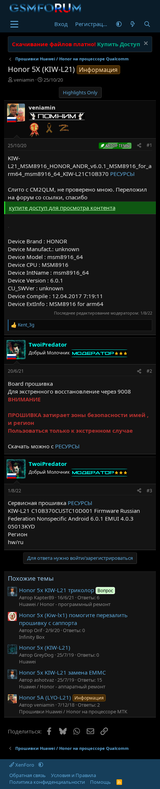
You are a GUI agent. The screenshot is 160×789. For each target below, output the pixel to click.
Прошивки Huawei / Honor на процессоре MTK (73, 711)
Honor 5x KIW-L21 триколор (66, 590)
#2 (149, 371)
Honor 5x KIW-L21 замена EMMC (62, 672)
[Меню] (14, 24)
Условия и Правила (73, 775)
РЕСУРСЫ (122, 173)
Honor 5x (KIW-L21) (44, 647)
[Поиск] (147, 24)
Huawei (27, 661)
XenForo (24, 764)
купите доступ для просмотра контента (62, 207)
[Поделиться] (139, 145)
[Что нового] (132, 24)
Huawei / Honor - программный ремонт (65, 604)
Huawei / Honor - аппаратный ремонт (62, 686)
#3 (149, 490)
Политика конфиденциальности (47, 782)
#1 (149, 145)
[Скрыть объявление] (145, 44)
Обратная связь (27, 775)
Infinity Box (32, 637)
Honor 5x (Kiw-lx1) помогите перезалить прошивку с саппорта (73, 619)
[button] (118, 24)
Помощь (100, 782)
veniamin (24, 79)
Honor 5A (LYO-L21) (61, 697)
